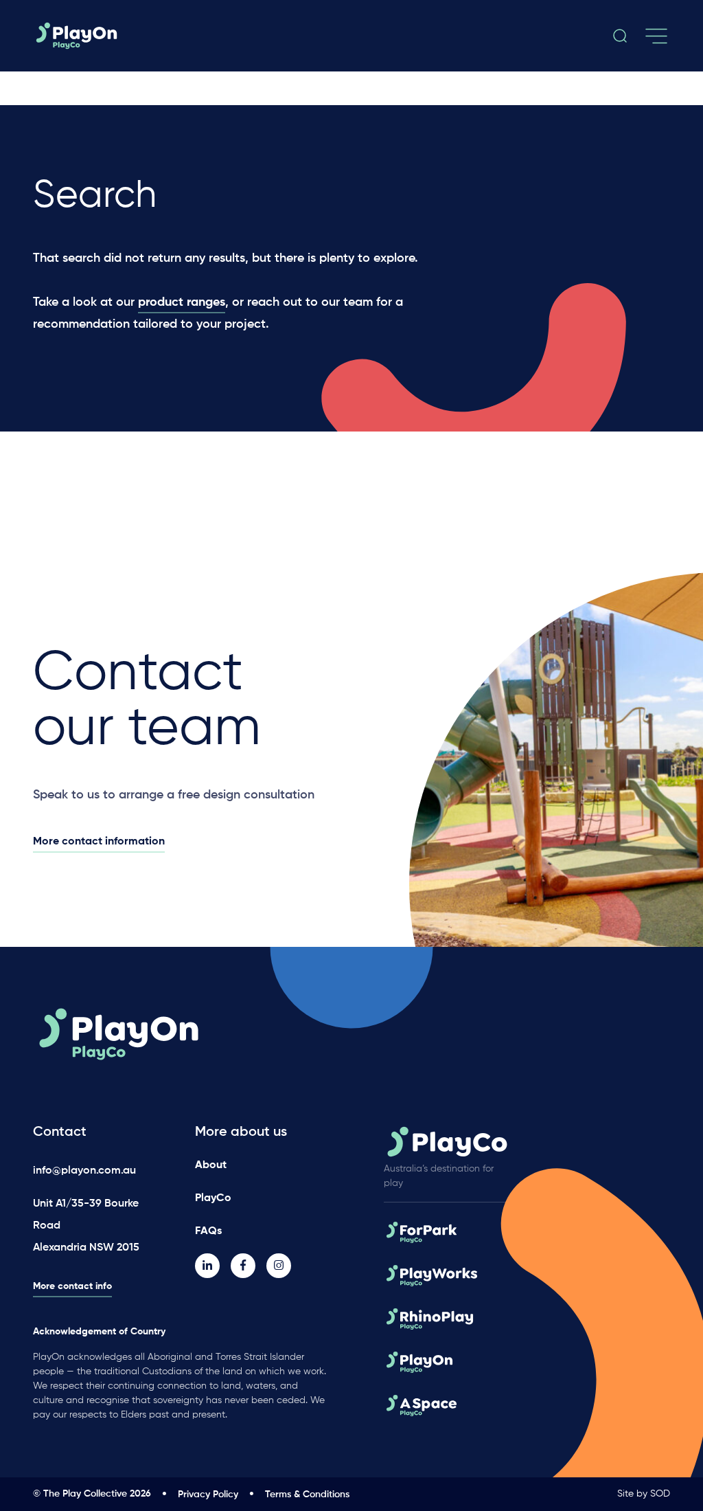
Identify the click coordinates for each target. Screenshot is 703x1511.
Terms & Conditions (307, 1494)
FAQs (208, 1231)
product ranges (181, 302)
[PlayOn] (131, 35)
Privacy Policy (208, 1494)
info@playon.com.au (84, 1170)
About (211, 1165)
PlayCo (213, 1198)
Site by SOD (643, 1494)
